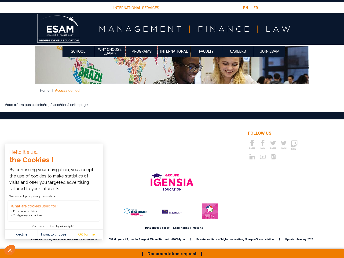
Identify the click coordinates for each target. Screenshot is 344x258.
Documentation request (172, 254)
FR (255, 8)
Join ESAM (269, 51)
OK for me (86, 234)
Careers (238, 51)
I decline (21, 234)
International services (136, 8)
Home (45, 90)
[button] (9, 250)
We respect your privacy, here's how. (32, 196)
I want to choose (53, 234)
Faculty (206, 51)
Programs (142, 51)
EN (245, 8)
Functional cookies (25, 211)
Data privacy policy (157, 227)
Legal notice (181, 227)
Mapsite (198, 227)
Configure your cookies (27, 215)
